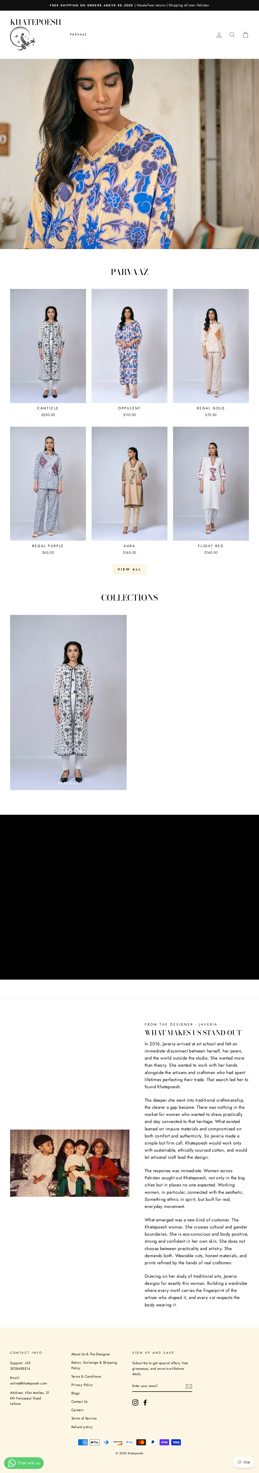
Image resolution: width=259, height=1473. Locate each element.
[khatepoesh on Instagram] (135, 1402)
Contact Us (79, 1401)
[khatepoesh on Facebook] (145, 1402)
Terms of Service (84, 1418)
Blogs (75, 1393)
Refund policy (82, 1426)
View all (129, 569)
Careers (77, 1409)
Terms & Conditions (86, 1376)
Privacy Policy (82, 1384)
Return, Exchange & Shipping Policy (94, 1365)
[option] (129, 5)
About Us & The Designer (90, 1354)
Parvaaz (78, 34)
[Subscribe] (189, 1386)
